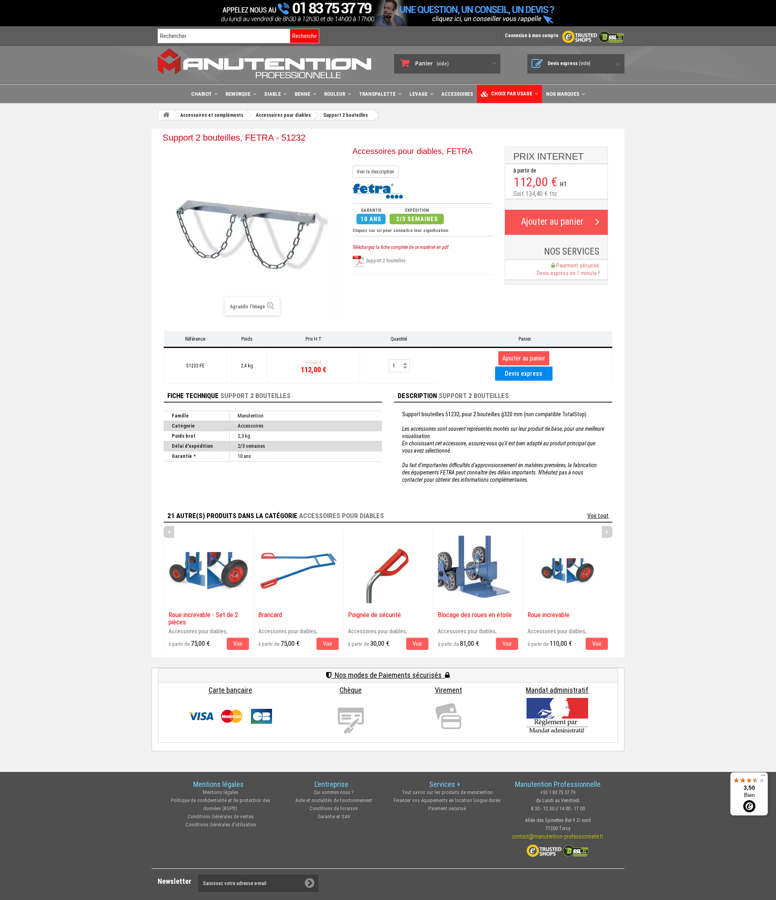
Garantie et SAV (334, 817)
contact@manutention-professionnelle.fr (557, 836)
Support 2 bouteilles (385, 260)
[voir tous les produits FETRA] (377, 190)
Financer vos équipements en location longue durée (447, 800)
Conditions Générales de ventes (221, 817)
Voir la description (375, 172)
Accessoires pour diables (341, 516)
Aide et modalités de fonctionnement (333, 800)
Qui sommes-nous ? (334, 792)
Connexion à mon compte (532, 35)
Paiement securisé (447, 808)
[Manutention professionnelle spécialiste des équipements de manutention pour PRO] (270, 63)
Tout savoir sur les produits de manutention (447, 792)
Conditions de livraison (334, 808)
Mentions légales (220, 792)
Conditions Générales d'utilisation (221, 825)
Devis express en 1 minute (567, 273)
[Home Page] (166, 115)
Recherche (304, 36)
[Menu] (763, 777)
